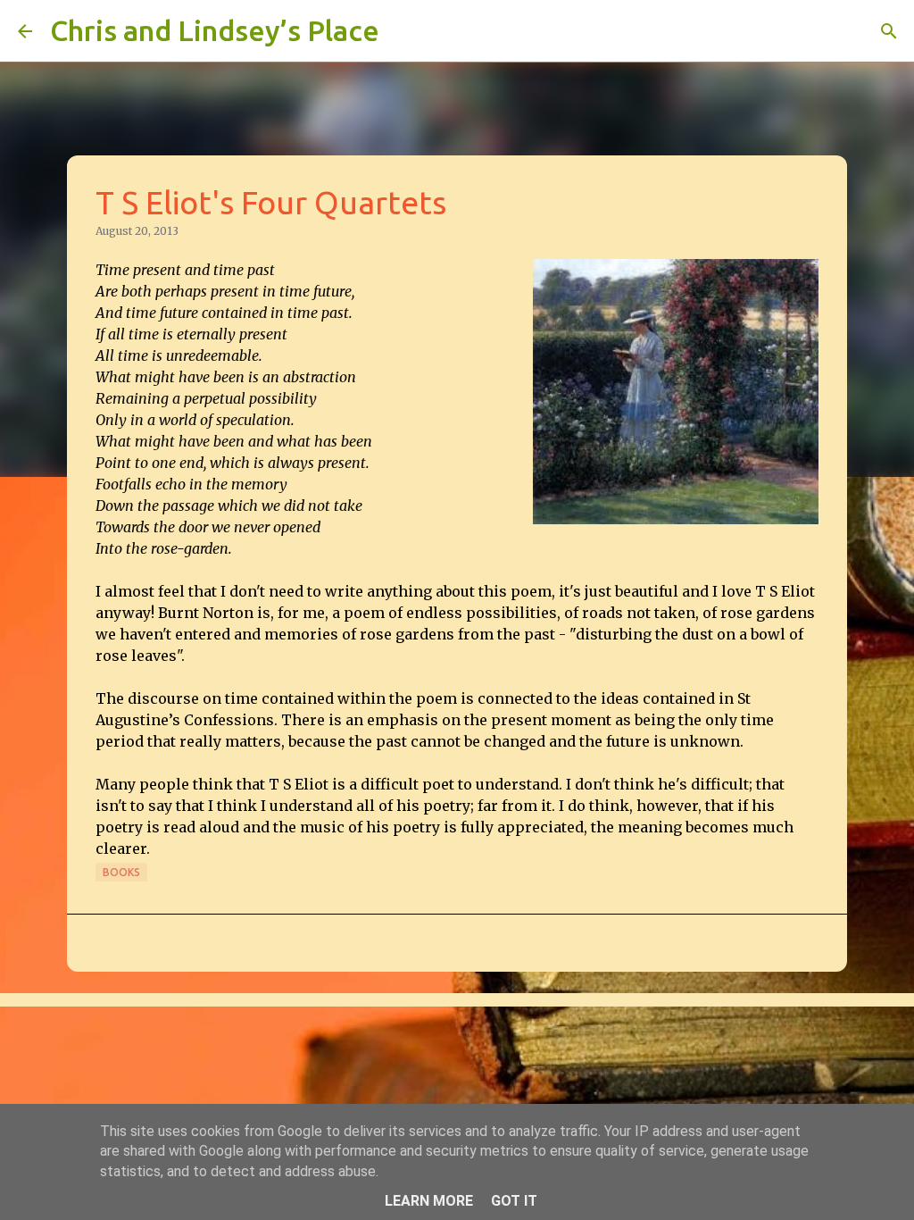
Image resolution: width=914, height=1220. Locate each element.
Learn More (429, 1200)
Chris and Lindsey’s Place (214, 30)
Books (121, 872)
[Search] (404, 31)
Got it (514, 1200)
